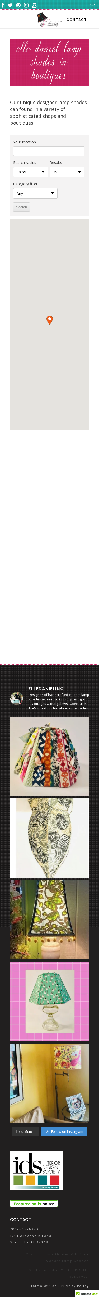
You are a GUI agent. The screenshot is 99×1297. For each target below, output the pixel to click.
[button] (49, 320)
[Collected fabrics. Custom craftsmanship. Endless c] (49, 756)
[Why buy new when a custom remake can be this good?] (49, 838)
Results (56, 162)
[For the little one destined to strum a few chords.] (49, 1001)
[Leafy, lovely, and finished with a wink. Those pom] (49, 919)
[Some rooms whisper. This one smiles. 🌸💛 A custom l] (49, 1083)
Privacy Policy (75, 1286)
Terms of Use (44, 1286)
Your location (24, 141)
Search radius (24, 162)
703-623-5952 (24, 1229)
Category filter (25, 183)
